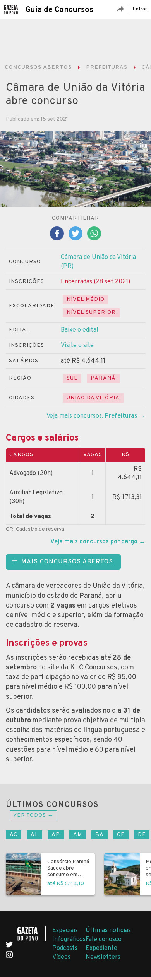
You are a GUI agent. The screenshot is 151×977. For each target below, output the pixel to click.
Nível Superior (91, 312)
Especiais (65, 930)
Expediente (101, 948)
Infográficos (69, 939)
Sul (72, 378)
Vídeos (61, 957)
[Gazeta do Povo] (31, 933)
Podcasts (64, 948)
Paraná (103, 378)
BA (99, 834)
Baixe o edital (79, 330)
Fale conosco (104, 939)
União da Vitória (93, 398)
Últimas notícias (108, 930)
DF (142, 834)
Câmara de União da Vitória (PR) (98, 262)
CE (121, 834)
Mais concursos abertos (67, 562)
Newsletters (103, 957)
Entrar (139, 9)
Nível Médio (86, 299)
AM (77, 834)
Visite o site (77, 345)
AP (55, 834)
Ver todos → (33, 815)
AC (13, 834)
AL (34, 834)
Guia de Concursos (59, 10)
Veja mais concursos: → (95, 416)
